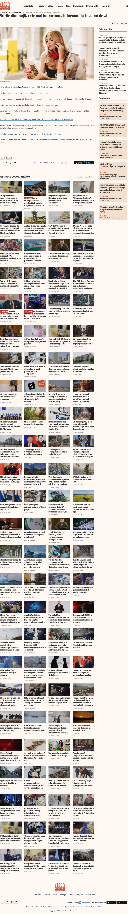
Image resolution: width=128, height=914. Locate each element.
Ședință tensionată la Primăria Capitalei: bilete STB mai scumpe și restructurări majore (83, 453)
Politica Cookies (52, 907)
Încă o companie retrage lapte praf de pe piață (35, 507)
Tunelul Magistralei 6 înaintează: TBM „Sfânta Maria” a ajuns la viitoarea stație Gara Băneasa (83, 563)
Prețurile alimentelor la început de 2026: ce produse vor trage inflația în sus (58, 812)
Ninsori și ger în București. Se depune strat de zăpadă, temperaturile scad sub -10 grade (58, 729)
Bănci (68, 5)
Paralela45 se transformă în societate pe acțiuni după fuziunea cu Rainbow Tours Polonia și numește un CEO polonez (59, 618)
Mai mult (106, 5)
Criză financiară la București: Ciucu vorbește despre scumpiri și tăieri (56, 536)
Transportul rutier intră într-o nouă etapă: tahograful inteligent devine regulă (34, 839)
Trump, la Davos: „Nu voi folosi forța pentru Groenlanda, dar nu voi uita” (11, 591)
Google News (52, 163)
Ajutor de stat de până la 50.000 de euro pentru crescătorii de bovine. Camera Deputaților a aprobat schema (35, 229)
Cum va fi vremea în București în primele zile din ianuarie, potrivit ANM (83, 867)
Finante (40, 5)
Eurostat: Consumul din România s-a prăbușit (58, 754)
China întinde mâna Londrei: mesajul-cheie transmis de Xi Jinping (10, 479)
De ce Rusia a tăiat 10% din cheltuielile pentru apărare (83, 645)
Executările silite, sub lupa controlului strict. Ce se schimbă (83, 311)
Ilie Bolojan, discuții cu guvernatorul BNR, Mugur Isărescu (83, 589)
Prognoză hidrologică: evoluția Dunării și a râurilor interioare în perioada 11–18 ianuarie (83, 701)
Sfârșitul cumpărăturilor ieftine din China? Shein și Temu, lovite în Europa (35, 398)
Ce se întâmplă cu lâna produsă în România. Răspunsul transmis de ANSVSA (34, 202)
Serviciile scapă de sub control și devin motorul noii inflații (59, 311)
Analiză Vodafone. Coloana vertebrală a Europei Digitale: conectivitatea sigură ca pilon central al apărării (35, 618)
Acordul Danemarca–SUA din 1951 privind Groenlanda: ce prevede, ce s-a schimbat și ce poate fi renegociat (34, 563)
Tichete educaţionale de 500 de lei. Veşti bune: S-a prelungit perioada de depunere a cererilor (36, 119)
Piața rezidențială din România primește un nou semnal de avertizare (57, 199)
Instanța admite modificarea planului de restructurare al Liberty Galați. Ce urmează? (35, 480)
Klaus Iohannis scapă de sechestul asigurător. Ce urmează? (10, 562)
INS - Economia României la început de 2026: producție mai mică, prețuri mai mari (58, 480)
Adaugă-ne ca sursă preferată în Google (19, 87)
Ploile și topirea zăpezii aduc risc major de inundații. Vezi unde (58, 783)
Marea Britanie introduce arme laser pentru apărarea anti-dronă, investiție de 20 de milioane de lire (10, 756)
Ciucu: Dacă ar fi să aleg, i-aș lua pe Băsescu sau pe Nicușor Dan (59, 255)
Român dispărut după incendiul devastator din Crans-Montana (83, 838)
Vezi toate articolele (84, 177)
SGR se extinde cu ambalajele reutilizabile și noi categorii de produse (34, 284)
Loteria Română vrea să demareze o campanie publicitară (34, 534)
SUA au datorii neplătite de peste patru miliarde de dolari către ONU (58, 369)
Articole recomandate (15, 12)
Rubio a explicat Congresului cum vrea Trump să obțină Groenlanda (10, 812)
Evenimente (92, 5)
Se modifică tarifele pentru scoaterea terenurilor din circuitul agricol (83, 508)
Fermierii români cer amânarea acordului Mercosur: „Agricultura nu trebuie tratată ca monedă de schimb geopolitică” (58, 646)
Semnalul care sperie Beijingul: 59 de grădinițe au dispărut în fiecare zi (10, 257)
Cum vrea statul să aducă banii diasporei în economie (83, 369)
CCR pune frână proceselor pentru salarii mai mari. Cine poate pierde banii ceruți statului (9, 199)
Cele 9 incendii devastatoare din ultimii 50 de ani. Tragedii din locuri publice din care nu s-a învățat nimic (59, 839)
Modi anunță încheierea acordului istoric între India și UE (10, 507)
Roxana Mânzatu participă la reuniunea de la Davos (58, 672)
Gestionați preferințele (66, 907)
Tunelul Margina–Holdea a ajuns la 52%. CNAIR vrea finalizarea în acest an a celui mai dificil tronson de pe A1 (59, 591)
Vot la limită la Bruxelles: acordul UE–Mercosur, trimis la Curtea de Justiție (35, 591)
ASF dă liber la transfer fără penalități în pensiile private (35, 341)
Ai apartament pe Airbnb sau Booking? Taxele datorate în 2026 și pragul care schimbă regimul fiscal (83, 199)
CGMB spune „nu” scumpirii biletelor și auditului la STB (57, 451)
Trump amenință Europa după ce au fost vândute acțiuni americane (83, 534)
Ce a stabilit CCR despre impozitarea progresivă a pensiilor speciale (59, 341)
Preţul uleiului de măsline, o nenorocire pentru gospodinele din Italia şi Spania (30, 134)
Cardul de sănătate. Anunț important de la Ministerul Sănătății (24, 93)
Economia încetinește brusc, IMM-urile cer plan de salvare (9, 369)
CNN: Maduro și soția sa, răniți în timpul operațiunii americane (83, 783)
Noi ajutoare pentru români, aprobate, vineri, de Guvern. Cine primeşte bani (29, 105)
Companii (78, 5)
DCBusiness (3, 12)
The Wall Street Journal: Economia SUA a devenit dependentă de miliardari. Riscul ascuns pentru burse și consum (83, 284)
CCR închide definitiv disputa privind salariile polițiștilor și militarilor (10, 838)
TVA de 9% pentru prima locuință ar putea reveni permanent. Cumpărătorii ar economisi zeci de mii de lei (58, 229)
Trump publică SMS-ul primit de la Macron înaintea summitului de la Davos (83, 618)
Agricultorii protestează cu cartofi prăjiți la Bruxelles (11, 783)
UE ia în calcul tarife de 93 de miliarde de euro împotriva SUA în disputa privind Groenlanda (10, 701)
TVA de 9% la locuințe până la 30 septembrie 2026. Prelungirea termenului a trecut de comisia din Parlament (83, 229)
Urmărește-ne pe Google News (52, 87)
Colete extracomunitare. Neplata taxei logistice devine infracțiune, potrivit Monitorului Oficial (34, 784)
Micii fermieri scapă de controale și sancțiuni (34, 423)
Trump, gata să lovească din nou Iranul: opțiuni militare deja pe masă (59, 700)
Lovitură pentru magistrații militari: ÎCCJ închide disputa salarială (10, 534)
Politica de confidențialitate (35, 907)
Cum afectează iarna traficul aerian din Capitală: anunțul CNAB (34, 727)
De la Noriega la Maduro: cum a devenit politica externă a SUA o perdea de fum (83, 812)
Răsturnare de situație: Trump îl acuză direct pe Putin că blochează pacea (58, 867)
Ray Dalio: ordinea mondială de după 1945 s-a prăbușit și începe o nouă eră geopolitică (58, 284)
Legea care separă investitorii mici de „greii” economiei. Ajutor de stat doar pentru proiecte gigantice (81, 398)
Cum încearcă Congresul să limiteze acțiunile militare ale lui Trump (83, 756)
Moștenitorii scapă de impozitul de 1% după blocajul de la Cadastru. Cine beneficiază (10, 229)
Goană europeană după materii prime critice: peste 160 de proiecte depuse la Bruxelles (34, 674)
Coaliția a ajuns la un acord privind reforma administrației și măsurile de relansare (10, 342)
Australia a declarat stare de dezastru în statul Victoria (81, 727)
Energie (60, 5)
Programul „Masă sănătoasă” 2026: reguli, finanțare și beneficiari (35, 865)
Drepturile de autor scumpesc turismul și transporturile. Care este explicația (57, 398)
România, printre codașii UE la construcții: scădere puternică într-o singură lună (10, 646)
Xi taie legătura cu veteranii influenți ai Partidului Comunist (33, 451)
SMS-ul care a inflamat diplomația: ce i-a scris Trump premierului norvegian (34, 701)
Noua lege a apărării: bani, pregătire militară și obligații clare (10, 727)
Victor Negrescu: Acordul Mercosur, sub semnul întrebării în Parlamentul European (10, 618)
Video (51, 5)
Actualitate (27, 5)
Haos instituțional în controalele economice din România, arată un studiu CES (58, 425)
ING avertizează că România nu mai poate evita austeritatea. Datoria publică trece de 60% (11, 453)
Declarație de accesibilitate (93, 907)
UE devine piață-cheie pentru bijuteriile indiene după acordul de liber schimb (83, 425)
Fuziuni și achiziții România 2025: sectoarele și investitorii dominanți (35, 646)
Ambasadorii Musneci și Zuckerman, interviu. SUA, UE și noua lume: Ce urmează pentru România (35, 315)
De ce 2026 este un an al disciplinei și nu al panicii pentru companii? (34, 370)
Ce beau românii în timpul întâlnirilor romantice (8, 396)
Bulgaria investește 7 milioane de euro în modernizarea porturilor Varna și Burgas (33, 257)
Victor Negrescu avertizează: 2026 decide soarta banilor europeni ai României (9, 867)
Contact (79, 907)
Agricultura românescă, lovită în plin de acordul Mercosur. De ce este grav (35, 756)
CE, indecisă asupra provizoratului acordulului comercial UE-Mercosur (10, 425)
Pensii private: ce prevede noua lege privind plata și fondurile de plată (32, 812)
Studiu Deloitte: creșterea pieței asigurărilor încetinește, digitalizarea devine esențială (59, 563)
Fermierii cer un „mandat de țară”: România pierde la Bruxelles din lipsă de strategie (57, 508)
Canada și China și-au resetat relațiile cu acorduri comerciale (82, 672)
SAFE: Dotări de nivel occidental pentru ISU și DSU (83, 479)
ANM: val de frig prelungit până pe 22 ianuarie (9, 672)
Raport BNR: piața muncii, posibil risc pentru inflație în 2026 (10, 283)
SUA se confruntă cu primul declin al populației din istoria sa (83, 341)
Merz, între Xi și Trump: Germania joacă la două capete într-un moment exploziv (83, 257)
